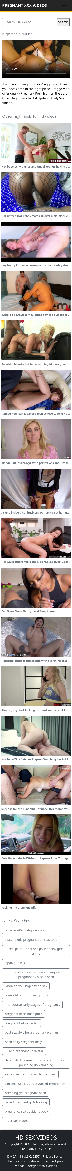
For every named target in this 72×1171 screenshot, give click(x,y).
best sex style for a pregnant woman (31, 1032)
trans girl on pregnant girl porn (27, 995)
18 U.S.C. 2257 (30, 1156)
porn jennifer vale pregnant (25, 930)
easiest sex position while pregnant (30, 1074)
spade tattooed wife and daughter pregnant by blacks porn (36, 974)
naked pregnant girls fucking (26, 1102)
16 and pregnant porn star (24, 1051)
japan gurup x (15, 963)
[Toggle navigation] (64, 5)
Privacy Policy (52, 1156)
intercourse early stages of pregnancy (32, 1004)
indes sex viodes (16, 1121)
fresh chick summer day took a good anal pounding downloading (36, 1062)
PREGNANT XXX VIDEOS (24, 5)
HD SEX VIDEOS (36, 1137)
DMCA (11, 1156)
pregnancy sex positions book (26, 1111)
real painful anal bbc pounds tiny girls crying (36, 951)
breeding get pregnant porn (25, 1093)
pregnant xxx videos (42, 1166)
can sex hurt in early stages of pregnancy (35, 1083)
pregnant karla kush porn (23, 1014)
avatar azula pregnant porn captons (31, 939)
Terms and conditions (23, 1161)
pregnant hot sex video (21, 1023)
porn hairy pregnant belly (23, 1042)
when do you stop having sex (26, 986)
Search (63, 22)
